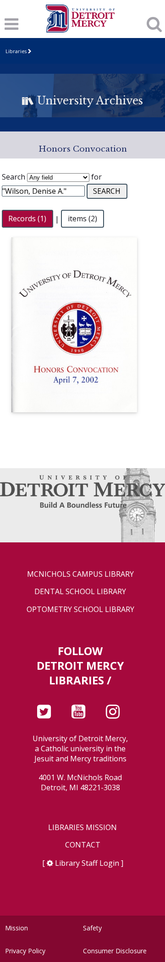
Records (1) (27, 219)
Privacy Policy (25, 950)
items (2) (82, 219)
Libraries (16, 51)
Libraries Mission (82, 827)
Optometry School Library (80, 609)
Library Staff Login (87, 863)
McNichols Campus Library (80, 574)
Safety (92, 928)
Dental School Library (80, 591)
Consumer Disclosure (115, 950)
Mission (16, 928)
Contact (82, 845)
